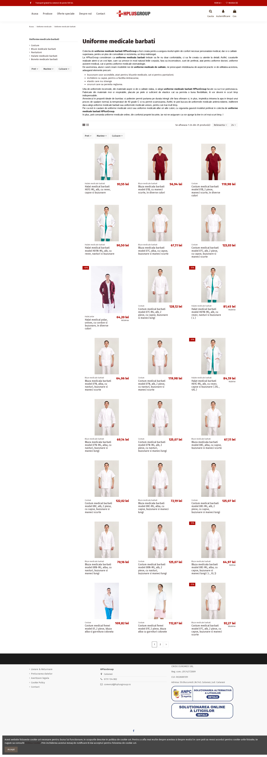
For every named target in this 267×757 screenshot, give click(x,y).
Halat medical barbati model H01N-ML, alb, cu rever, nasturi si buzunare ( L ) (206, 313)
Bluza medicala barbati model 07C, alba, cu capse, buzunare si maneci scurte (153, 250)
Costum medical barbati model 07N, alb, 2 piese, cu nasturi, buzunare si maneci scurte (151, 385)
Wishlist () (233, 3)
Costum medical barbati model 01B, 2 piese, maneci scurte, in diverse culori (205, 191)
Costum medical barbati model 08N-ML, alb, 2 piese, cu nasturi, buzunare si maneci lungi (152, 569)
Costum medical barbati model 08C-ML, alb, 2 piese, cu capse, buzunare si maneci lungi (205, 508)
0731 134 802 (110, 679)
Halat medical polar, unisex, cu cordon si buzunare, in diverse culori (96, 324)
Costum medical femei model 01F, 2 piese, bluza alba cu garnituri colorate (152, 628)
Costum (35, 45)
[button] (47, 13)
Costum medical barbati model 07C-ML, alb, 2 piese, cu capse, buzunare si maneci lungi (153, 313)
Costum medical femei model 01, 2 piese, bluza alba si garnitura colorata (99, 628)
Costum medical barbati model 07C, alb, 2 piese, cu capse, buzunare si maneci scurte (205, 252)
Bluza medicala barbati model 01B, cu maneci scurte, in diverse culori (151, 189)
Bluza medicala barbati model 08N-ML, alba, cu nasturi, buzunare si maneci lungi (98, 569)
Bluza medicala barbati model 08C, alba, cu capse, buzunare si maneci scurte (206, 445)
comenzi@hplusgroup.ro (117, 684)
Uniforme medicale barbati (44, 39)
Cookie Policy (38, 682)
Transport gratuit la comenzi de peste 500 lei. (54, 3)
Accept (11, 749)
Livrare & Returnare (41, 669)
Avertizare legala (40, 678)
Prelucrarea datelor (41, 673)
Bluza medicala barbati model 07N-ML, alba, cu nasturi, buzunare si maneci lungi (98, 447)
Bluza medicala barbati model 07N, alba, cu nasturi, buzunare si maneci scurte (98, 385)
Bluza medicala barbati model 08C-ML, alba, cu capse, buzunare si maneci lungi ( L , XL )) (204, 569)
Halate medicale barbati (44, 56)
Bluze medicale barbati (43, 49)
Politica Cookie (32, 743)
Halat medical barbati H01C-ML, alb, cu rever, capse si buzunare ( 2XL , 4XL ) (205, 385)
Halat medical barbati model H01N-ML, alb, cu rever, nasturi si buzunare (99, 250)
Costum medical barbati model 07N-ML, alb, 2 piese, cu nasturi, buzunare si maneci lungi (152, 447)
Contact (35, 686)
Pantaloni (36, 52)
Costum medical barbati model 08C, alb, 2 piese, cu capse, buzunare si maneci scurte (98, 508)
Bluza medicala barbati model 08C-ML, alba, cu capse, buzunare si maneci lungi (153, 508)
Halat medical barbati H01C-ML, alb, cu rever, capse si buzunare (97, 189)
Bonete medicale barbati (44, 59)
